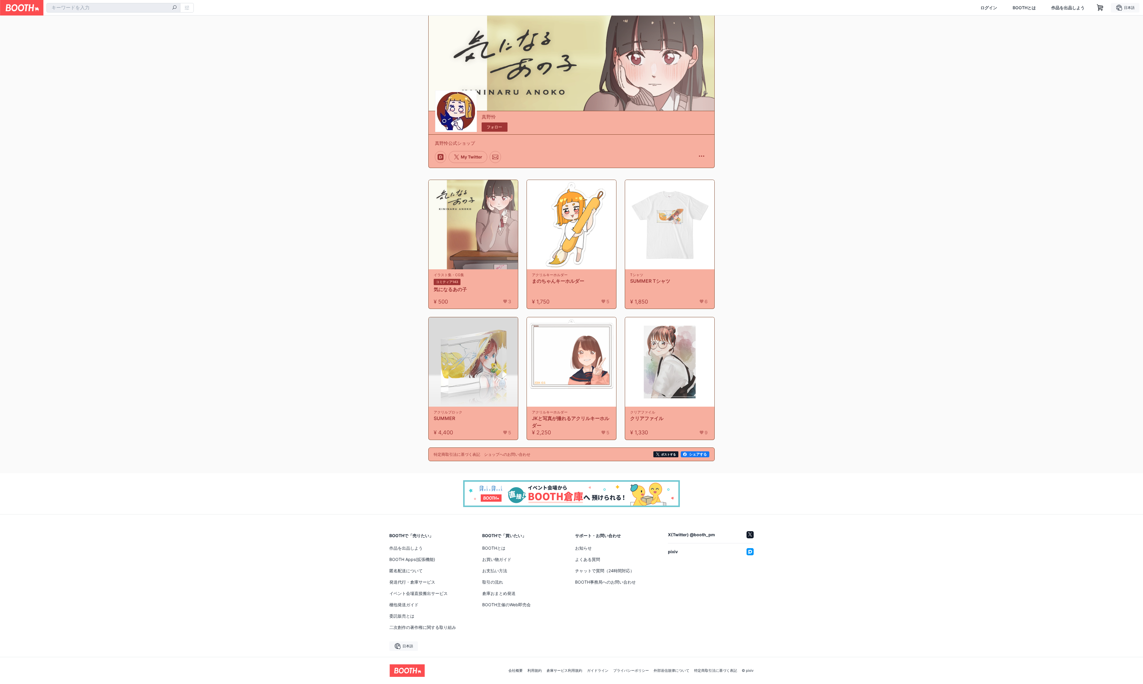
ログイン (988, 8)
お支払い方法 (494, 570)
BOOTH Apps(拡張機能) (412, 559)
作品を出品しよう (1068, 8)
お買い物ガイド (496, 559)
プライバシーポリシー (631, 670)
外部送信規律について (671, 670)
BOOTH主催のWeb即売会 (506, 604)
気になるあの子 (450, 289)
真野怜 (489, 117)
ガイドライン (597, 670)
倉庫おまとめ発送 (499, 593)
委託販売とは (401, 615)
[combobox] (113, 8)
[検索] (174, 8)
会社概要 (515, 670)
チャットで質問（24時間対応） (604, 570)
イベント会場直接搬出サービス (418, 593)
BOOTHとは (1024, 8)
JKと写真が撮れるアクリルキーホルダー (570, 421)
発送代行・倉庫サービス (412, 581)
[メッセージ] (495, 157)
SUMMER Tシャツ (650, 281)
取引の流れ (492, 581)
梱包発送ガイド (404, 604)
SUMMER (444, 418)
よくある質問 (587, 559)
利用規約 (534, 670)
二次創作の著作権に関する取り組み (422, 627)
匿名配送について (406, 570)
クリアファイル (646, 418)
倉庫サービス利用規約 (564, 670)
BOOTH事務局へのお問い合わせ (605, 581)
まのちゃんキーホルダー (558, 281)
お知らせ (583, 548)
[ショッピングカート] (1100, 7)
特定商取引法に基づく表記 (715, 670)
